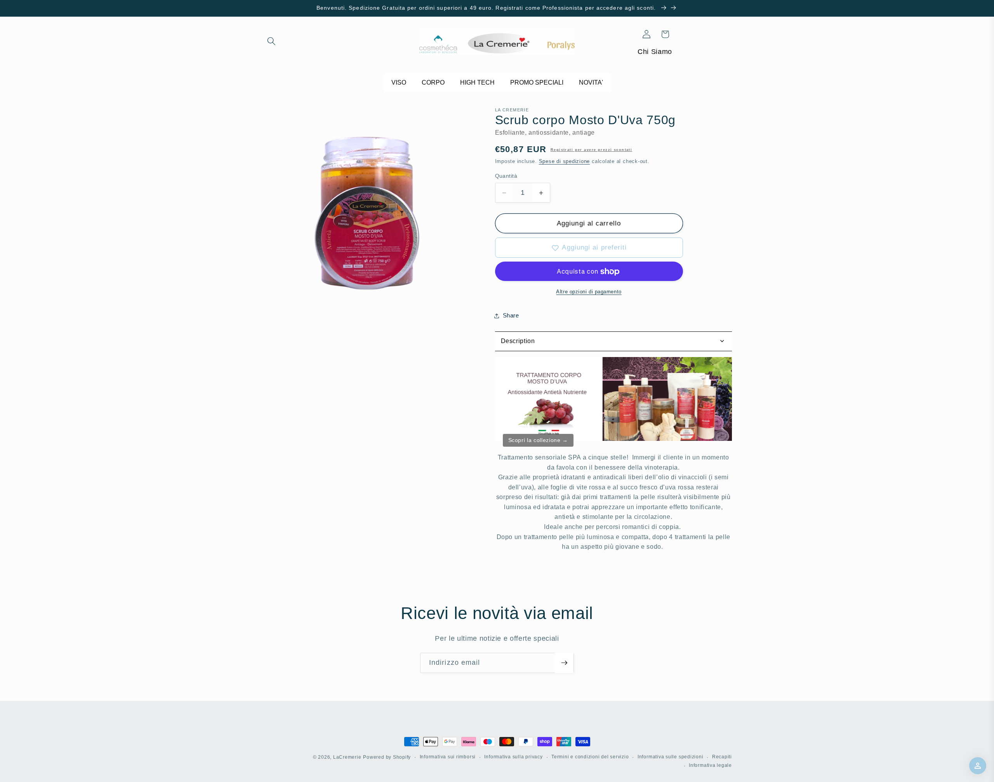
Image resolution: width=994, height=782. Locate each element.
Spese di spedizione (564, 162)
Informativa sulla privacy (513, 756)
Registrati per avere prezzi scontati (591, 150)
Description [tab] (518, 341)
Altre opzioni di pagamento (588, 292)
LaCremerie (347, 757)
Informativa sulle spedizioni (671, 756)
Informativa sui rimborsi (448, 756)
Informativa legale (710, 765)
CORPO (433, 82)
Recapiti (722, 756)
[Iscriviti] (564, 663)
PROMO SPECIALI (536, 82)
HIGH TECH (477, 82)
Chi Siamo (655, 51)
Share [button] (511, 315)
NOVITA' (591, 82)
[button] (271, 41)
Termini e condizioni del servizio (590, 756)
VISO (398, 82)
